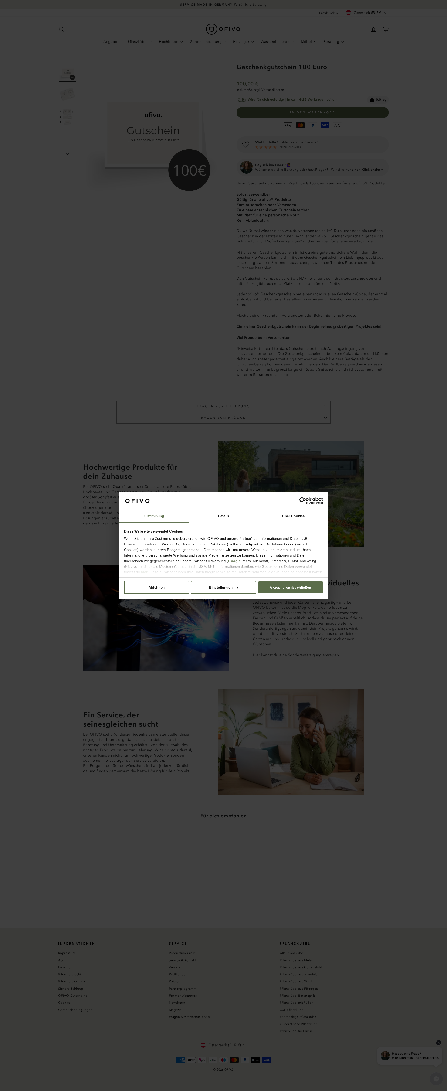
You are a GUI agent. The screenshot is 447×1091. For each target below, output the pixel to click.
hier (144, 572)
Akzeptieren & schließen (290, 587)
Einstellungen (221, 587)
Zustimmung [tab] (153, 516)
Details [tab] (223, 516)
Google (234, 561)
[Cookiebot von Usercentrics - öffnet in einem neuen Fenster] (302, 500)
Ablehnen (157, 587)
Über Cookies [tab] (293, 516)
